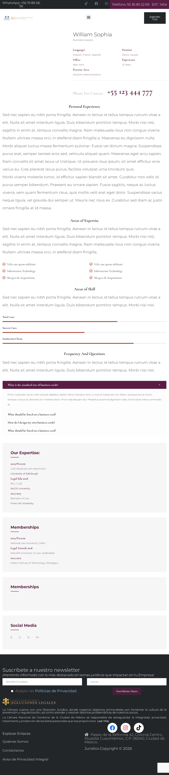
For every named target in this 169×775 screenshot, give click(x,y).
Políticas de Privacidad (55, 691)
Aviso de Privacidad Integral (25, 759)
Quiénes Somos (15, 741)
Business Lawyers (83, 39)
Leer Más (103, 721)
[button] (88, 17)
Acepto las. (45, 691)
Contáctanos (13, 750)
